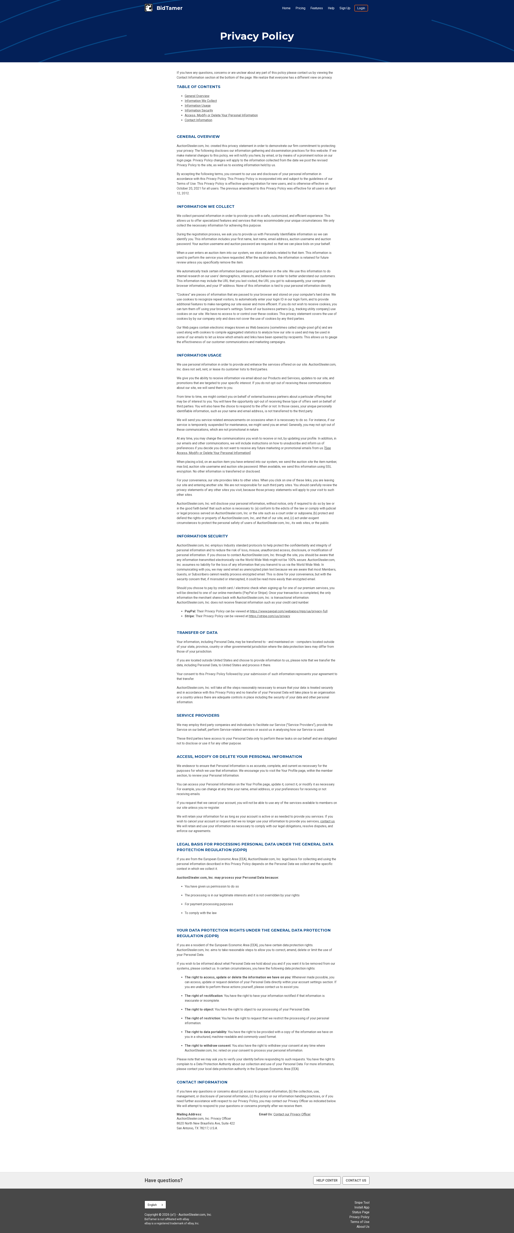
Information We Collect (201, 101)
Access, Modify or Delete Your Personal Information (221, 115)
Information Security (199, 110)
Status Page (360, 1212)
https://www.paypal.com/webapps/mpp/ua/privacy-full (288, 611)
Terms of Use (359, 1222)
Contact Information (198, 120)
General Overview (197, 96)
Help (331, 8)
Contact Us (356, 1180)
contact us (327, 821)
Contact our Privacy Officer (292, 1114)
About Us (363, 1227)
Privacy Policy (359, 1217)
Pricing (300, 8)
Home (286, 8)
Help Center (327, 1180)
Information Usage (198, 106)
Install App (361, 1207)
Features (316, 8)
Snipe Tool (362, 1202)
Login (361, 8)
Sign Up (345, 8)
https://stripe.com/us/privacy (269, 616)
